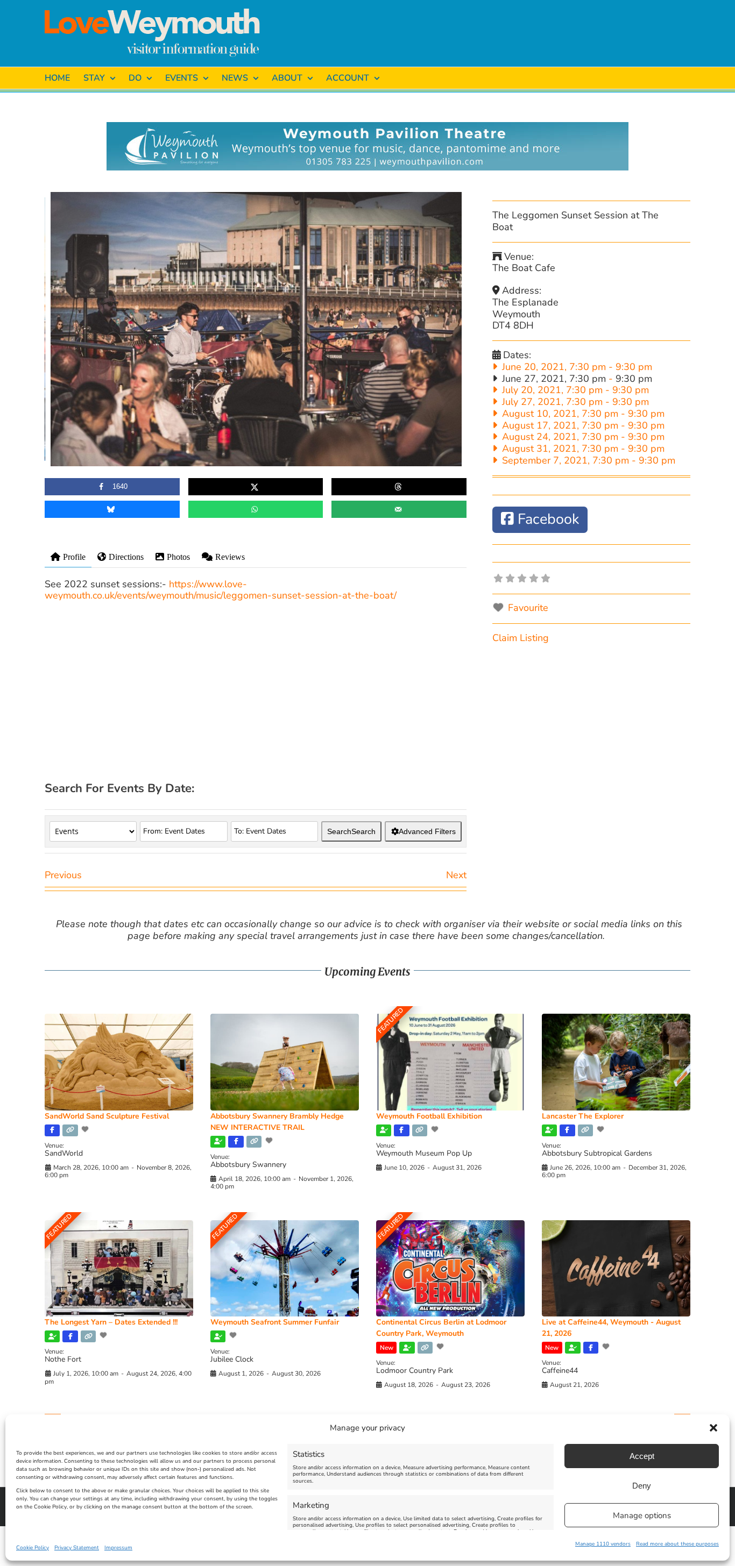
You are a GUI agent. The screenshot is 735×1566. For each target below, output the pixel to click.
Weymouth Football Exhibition (429, 1116)
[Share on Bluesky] (112, 509)
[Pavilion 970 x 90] (367, 126)
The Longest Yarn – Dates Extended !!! (111, 1322)
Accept (642, 1456)
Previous (63, 875)
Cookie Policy (32, 1547)
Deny (641, 1485)
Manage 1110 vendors (603, 1544)
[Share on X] (255, 486)
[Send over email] (399, 509)
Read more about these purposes (677, 1544)
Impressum (118, 1547)
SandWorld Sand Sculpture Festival (107, 1116)
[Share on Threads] (399, 486)
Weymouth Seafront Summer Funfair (274, 1322)
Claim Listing (520, 637)
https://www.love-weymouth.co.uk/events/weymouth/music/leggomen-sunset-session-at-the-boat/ (221, 590)
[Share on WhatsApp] (255, 509)
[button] (713, 1427)
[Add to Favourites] (86, 1129)
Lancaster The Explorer (583, 1116)
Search (351, 831)
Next (456, 875)
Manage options (642, 1515)
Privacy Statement (76, 1547)
